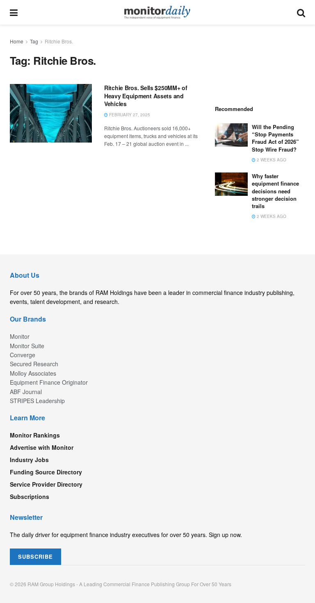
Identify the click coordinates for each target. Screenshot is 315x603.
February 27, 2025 (129, 115)
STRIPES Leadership (37, 401)
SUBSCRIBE (35, 556)
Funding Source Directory (46, 472)
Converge (22, 355)
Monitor (20, 336)
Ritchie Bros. (59, 41)
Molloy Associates (33, 373)
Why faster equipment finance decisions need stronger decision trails (275, 191)
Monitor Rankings (35, 435)
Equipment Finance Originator (49, 382)
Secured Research (34, 364)
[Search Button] (301, 12)
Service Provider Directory (46, 484)
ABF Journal (26, 392)
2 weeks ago (271, 160)
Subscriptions (29, 496)
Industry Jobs (29, 460)
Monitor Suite (27, 346)
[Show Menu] (14, 12)
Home (16, 41)
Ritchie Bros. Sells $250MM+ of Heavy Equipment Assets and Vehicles (145, 96)
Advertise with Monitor (41, 447)
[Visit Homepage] (157, 12)
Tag (34, 41)
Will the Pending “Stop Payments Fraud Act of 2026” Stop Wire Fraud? (275, 138)
